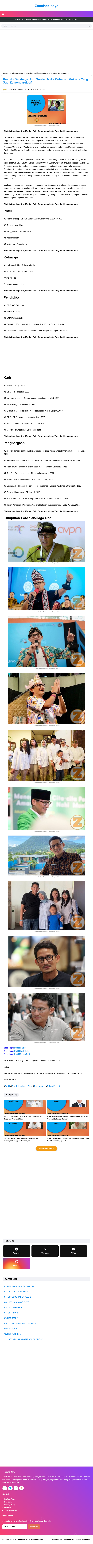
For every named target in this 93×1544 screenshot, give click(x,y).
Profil (7, 1086)
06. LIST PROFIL (11, 1313)
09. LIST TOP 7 (10, 1329)
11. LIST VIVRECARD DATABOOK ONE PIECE (23, 1339)
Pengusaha (39, 1086)
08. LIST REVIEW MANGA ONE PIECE (20, 1323)
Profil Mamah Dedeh (23, 1054)
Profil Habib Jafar (21, 1051)
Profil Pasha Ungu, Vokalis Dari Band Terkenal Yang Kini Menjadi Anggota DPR (68, 1139)
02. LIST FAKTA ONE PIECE (16, 1291)
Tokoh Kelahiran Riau (22, 1086)
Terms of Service (10, 1511)
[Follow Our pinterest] (21, 1488)
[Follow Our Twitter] (10, 1488)
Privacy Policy (9, 1505)
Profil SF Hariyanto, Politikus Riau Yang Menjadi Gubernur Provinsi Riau (23, 1117)
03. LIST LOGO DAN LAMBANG (17, 1297)
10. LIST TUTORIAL (12, 1334)
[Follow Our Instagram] (16, 1488)
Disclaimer (8, 1502)
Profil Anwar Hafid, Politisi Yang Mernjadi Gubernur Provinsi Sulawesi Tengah (68, 1117)
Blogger (87, 1539)
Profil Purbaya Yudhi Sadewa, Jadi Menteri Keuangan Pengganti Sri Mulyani (21, 1139)
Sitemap (7, 1508)
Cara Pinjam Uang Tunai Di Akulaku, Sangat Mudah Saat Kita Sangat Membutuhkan (46, 19)
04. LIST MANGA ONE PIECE (16, 1302)
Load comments (46, 1148)
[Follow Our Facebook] (4, 1488)
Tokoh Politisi (53, 1086)
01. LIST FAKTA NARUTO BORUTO (19, 1286)
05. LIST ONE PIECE (13, 1307)
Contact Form (9, 1499)
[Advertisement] (46, 50)
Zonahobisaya (68, 1539)
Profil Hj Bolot (20, 1048)
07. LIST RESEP (11, 1318)
